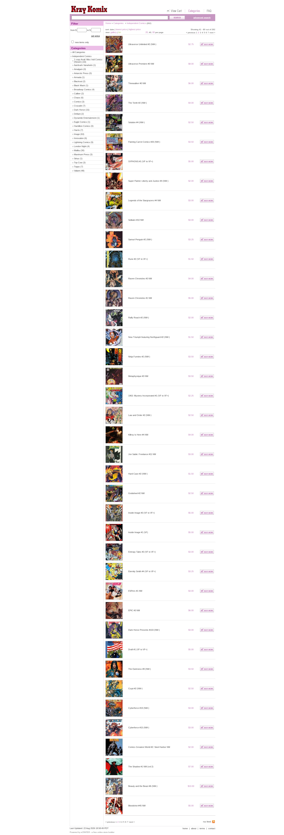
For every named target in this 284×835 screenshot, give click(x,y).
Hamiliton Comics (82, 126)
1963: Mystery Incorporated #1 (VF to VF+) (148, 395)
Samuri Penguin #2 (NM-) (140, 239)
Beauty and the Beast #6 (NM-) (142, 786)
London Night (80, 146)
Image (77, 134)
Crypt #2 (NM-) (135, 688)
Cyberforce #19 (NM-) (138, 708)
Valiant (77, 171)
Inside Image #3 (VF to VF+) (141, 513)
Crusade (78, 106)
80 (153, 32)
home (185, 828)
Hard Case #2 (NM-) (138, 474)
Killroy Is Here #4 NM (138, 435)
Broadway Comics (82, 89)
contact (211, 828)
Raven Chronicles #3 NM (140, 278)
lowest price (121, 29)
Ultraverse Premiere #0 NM (141, 64)
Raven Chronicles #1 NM (140, 298)
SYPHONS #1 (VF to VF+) (140, 161)
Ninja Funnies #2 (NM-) (139, 356)
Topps (77, 166)
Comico (77, 102)
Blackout (78, 81)
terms (202, 828)
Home (108, 23)
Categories (118, 23)
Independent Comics (82, 56)
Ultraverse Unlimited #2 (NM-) (142, 44)
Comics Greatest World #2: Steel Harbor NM (149, 747)
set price (95, 36)
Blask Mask (79, 85)
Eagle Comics (80, 122)
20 (146, 32)
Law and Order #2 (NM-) (139, 415)
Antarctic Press (81, 73)
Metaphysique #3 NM (138, 376)
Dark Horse (79, 110)
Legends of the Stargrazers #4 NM (144, 200)
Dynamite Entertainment (85, 118)
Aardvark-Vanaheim (83, 65)
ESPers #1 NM (135, 591)
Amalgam (78, 69)
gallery (114, 32)
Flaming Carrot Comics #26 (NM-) (144, 142)
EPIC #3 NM (134, 610)
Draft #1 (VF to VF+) (137, 649)
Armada (77, 77)
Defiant (77, 114)
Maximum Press (81, 154)
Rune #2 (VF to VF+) (138, 259)
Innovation (79, 138)
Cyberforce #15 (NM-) (138, 727)
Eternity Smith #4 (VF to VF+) (142, 571)
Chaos (77, 97)
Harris (77, 130)
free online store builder (103, 832)
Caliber (77, 93)
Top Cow (78, 162)
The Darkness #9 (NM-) (139, 669)
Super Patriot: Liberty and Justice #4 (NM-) (148, 181)
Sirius (76, 158)
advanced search (202, 17)
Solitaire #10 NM (136, 220)
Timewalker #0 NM (137, 83)
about (193, 828)
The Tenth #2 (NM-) (137, 103)
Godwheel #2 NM (136, 493)
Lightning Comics (82, 142)
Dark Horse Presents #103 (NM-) (144, 630)
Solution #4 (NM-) (136, 122)
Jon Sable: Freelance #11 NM (142, 454)
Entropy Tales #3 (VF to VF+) (142, 552)
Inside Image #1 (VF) (138, 532)
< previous (190, 33)
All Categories (78, 52)
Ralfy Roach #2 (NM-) (138, 317)
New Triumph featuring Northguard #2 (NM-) (149, 337)
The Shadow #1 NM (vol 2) (140, 766)
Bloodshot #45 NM (136, 805)
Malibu (77, 150)
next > (212, 33)
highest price (135, 29)
